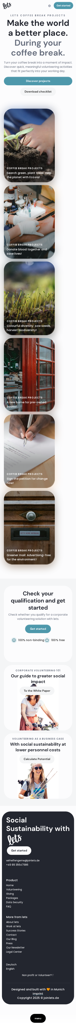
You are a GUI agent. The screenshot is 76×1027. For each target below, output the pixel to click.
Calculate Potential (37, 759)
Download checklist (38, 91)
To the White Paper (37, 691)
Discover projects (38, 81)
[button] (49, 6)
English (10, 968)
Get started (63, 5)
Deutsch (11, 964)
